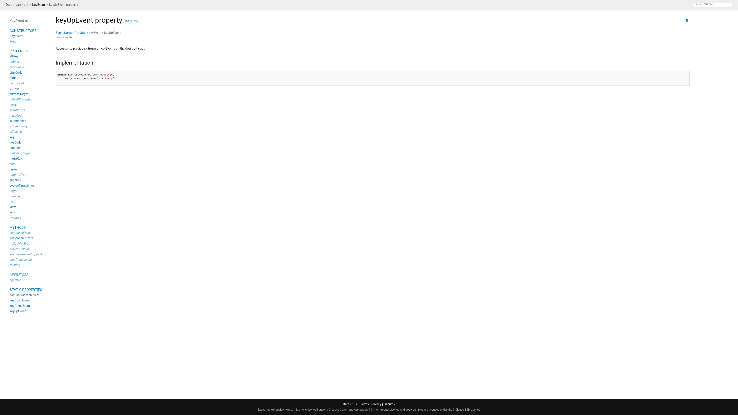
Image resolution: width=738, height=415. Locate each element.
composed (17, 83)
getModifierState (21, 238)
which (13, 212)
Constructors (23, 31)
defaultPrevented (21, 99)
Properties (19, 51)
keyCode (16, 142)
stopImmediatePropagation (28, 254)
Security (389, 404)
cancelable (17, 67)
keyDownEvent (20, 300)
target (13, 191)
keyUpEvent (18, 311)
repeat (14, 169)
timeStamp (17, 196)
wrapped (15, 218)
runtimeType (18, 175)
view (13, 207)
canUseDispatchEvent (25, 295)
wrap (13, 41)
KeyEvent (38, 5)
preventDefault (19, 249)
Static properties (26, 290)
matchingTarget (20, 153)
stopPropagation (21, 259)
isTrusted (16, 132)
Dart (9, 5)
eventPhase (17, 110)
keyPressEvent (20, 306)
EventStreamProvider (71, 33)
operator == (17, 280)
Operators (19, 275)
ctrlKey (15, 88)
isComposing (18, 126)
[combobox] (713, 5)
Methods (18, 227)
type (12, 201)
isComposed (18, 121)
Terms (364, 404)
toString (15, 265)
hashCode (16, 115)
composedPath (20, 233)
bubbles (15, 62)
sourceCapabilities (22, 185)
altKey (14, 56)
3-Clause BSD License (466, 409)
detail (13, 105)
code (13, 78)
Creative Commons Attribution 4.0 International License (364, 409)
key (12, 137)
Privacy (376, 404)
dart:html (22, 5)
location (15, 148)
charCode (16, 72)
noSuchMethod (20, 243)
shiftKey (15, 180)
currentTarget (19, 94)
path (13, 164)
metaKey (16, 158)
